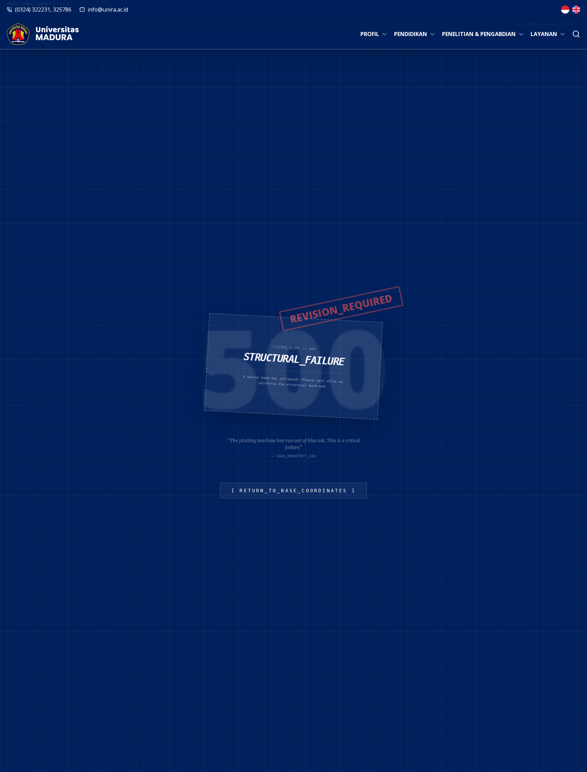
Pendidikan (410, 34)
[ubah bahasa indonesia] (565, 9)
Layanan (544, 34)
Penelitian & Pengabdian (479, 34)
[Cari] (576, 34)
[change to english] (576, 9)
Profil (369, 34)
